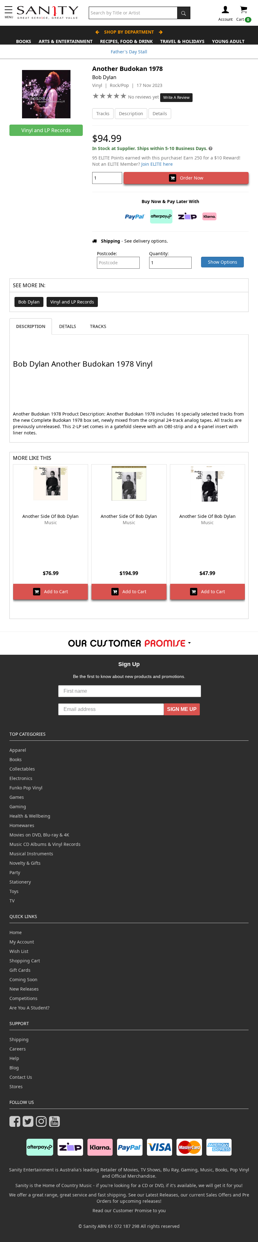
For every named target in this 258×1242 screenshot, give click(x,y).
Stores (16, 1086)
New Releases (24, 989)
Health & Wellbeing (29, 816)
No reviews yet (144, 97)
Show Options (222, 262)
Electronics (20, 778)
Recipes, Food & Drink (126, 41)
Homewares (21, 825)
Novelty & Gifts (25, 863)
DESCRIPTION (30, 326)
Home (15, 932)
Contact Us (20, 1077)
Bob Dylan (29, 302)
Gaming (17, 806)
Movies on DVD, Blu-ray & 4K (39, 835)
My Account (21, 942)
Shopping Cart (24, 961)
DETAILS (67, 326)
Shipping (19, 1039)
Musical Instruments (31, 854)
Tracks (102, 113)
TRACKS (98, 326)
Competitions (23, 998)
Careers (17, 1049)
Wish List (18, 951)
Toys (14, 891)
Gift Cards (20, 970)
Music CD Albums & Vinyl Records (45, 844)
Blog (14, 1068)
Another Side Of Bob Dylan (50, 516)
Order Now (189, 178)
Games (16, 797)
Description (131, 113)
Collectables (22, 769)
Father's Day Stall (129, 52)
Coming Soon (23, 979)
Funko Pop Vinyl (25, 788)
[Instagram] (42, 1124)
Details (160, 113)
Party (14, 872)
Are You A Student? (29, 1008)
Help (14, 1058)
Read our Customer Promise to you (129, 1210)
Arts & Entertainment (66, 41)
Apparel (17, 750)
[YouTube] (55, 1124)
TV (11, 901)
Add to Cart (54, 591)
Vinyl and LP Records (72, 302)
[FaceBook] (16, 1124)
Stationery (20, 882)
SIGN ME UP (182, 709)
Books (23, 41)
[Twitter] (29, 1124)
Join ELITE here (157, 164)
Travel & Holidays (182, 41)
